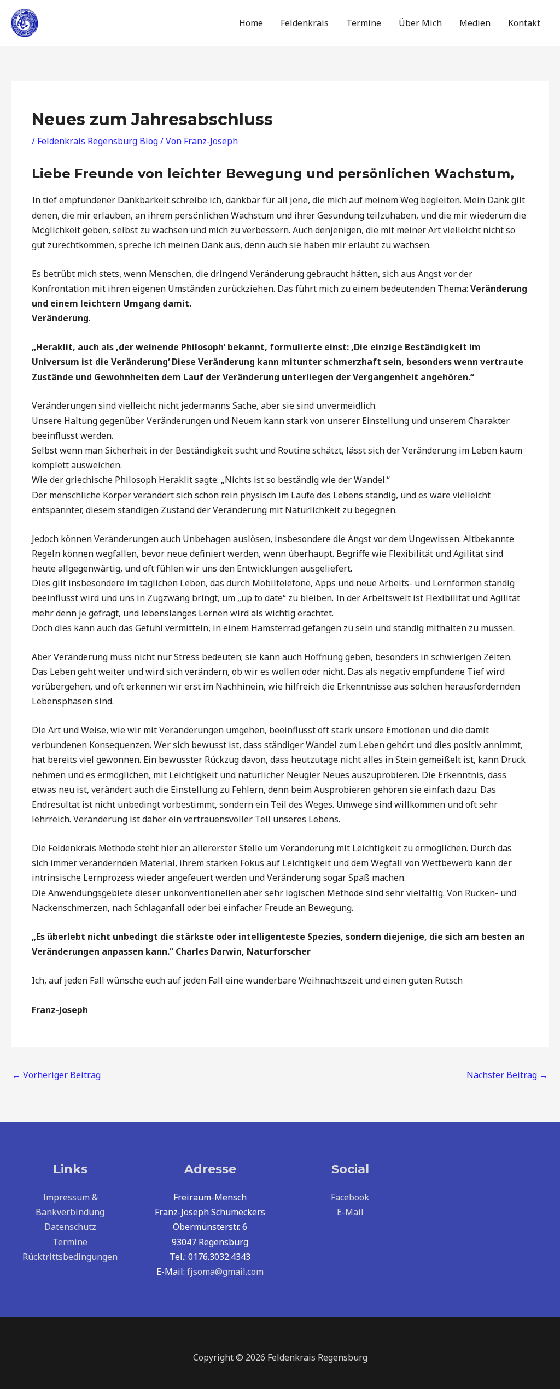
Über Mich (420, 23)
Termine (363, 23)
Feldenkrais (305, 23)
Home (251, 23)
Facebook (350, 1197)
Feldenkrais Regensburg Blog (97, 141)
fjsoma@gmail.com (225, 1272)
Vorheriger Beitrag (56, 1075)
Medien (475, 23)
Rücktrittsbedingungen (70, 1257)
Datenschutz (70, 1227)
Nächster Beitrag (507, 1075)
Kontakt (524, 23)
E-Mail (350, 1212)
